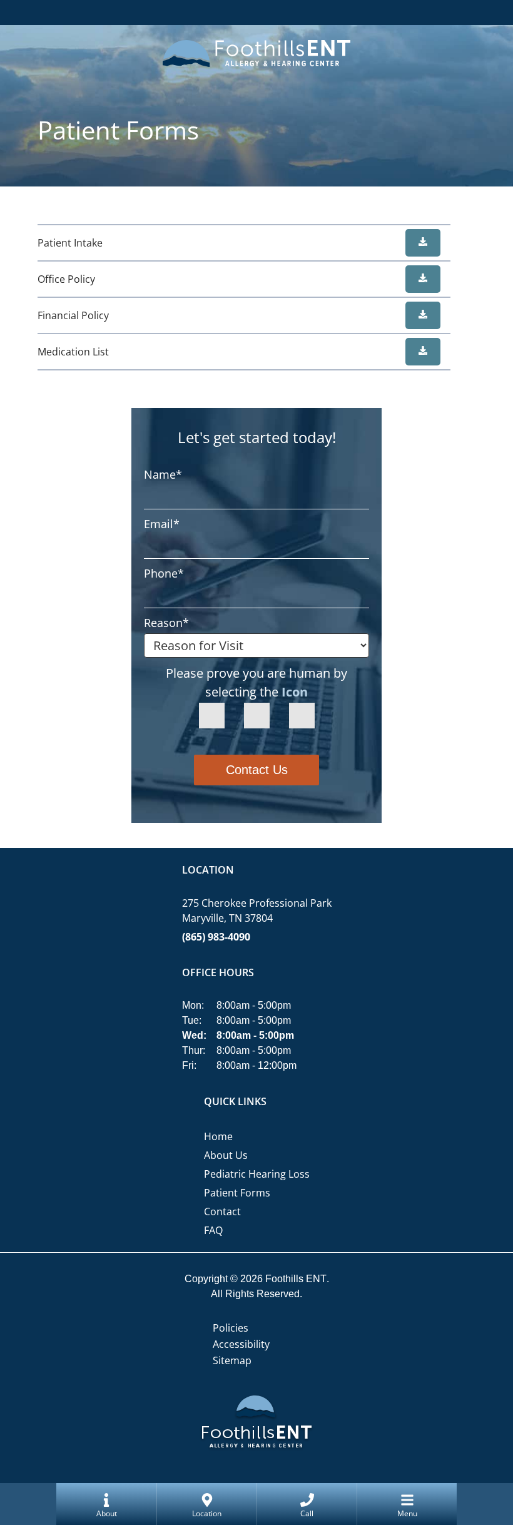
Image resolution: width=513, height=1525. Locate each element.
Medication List (73, 352)
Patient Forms (237, 1193)
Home (218, 1136)
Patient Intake (70, 243)
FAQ (213, 1230)
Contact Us (257, 770)
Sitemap (232, 1360)
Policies (230, 1328)
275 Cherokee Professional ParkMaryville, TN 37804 (257, 910)
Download (422, 243)
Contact (222, 1211)
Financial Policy (73, 315)
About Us (226, 1155)
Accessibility (241, 1344)
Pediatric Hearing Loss (257, 1174)
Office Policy (66, 279)
